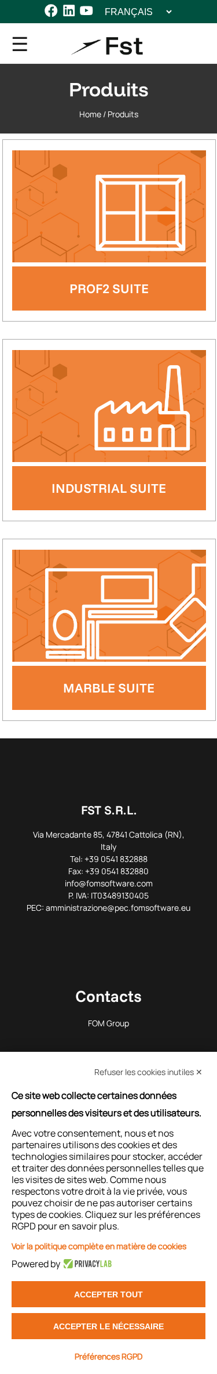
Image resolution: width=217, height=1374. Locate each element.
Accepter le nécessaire (108, 1326)
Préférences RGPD (108, 1356)
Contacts (108, 996)
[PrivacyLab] (86, 1264)
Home (90, 114)
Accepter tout (108, 1294)
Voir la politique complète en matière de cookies (99, 1246)
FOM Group (108, 1023)
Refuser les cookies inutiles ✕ (148, 1071)
